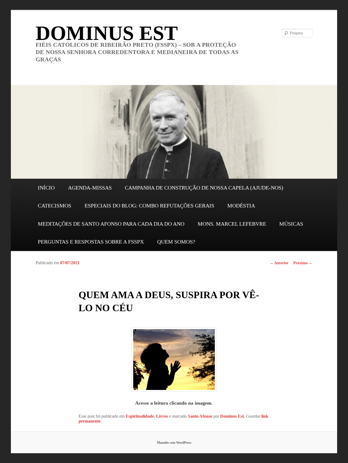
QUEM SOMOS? (176, 242)
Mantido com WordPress (174, 443)
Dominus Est (232, 416)
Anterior (279, 263)
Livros (162, 416)
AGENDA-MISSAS (90, 188)
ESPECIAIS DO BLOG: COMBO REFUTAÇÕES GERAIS (149, 206)
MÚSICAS (291, 224)
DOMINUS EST (107, 33)
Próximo (302, 263)
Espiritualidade (140, 416)
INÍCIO (46, 188)
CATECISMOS (54, 206)
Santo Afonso (200, 416)
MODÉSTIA (241, 206)
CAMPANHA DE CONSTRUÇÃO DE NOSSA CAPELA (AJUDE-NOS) (204, 188)
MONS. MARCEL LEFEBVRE (232, 224)
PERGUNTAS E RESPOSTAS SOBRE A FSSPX (91, 242)
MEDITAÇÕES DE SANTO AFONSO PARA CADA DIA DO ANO (111, 224)
